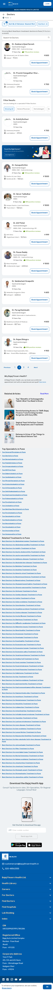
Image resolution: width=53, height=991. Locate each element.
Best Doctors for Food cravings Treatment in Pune (21, 662)
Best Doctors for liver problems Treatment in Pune (21, 729)
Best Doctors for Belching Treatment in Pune (19, 566)
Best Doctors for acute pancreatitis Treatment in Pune (23, 555)
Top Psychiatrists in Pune (12, 502)
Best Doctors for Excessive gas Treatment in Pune (21, 644)
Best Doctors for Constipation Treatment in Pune (21, 605)
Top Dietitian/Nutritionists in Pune (15, 509)
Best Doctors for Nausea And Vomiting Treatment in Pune (24, 736)
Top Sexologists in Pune (11, 516)
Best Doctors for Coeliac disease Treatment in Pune (22, 595)
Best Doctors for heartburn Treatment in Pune (20, 696)
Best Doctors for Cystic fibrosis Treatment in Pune (21, 616)
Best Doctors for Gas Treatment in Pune (17, 677)
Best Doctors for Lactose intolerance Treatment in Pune (24, 721)
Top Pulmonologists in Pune (12, 498)
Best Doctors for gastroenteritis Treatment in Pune (22, 684)
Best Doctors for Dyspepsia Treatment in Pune (20, 634)
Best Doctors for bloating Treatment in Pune (19, 570)
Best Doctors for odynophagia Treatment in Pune (21, 745)
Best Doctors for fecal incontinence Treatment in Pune (23, 655)
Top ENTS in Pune (9, 470)
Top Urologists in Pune (10, 506)
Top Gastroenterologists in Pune (14, 495)
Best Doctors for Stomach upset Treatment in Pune (22, 770)
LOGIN (47, 4)
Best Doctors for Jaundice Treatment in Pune (19, 718)
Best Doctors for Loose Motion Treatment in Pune (21, 732)
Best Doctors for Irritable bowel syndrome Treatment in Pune (25, 714)
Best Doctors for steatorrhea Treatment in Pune (21, 763)
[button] (26, 877)
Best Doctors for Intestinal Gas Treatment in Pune (21, 711)
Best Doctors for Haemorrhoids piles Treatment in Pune (23, 693)
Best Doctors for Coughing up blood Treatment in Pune (23, 609)
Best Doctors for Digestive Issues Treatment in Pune (22, 627)
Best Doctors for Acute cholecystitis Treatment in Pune (23, 552)
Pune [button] (7, 18)
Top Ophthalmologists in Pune (13, 491)
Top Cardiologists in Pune (11, 477)
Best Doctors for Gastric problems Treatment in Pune (22, 680)
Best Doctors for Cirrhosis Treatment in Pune (19, 591)
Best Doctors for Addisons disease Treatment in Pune (23, 559)
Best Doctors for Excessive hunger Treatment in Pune (23, 648)
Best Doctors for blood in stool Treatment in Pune (21, 573)
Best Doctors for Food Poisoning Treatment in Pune (22, 669)
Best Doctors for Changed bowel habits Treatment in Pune (24, 584)
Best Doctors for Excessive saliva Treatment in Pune (22, 652)
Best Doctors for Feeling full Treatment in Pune (20, 659)
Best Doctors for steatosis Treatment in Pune (20, 766)
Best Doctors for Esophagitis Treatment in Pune (20, 641)
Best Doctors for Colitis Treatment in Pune (18, 598)
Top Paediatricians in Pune (12, 463)
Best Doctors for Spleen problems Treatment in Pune (22, 759)
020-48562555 (12, 868)
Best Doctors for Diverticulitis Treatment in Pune (21, 630)
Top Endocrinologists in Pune (13, 484)
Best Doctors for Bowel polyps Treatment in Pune (21, 580)
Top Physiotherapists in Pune (13, 481)
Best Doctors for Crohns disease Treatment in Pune (22, 612)
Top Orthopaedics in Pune (12, 488)
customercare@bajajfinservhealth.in (22, 864)
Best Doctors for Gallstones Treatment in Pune (20, 673)
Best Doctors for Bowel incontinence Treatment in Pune (23, 577)
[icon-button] (3, 14)
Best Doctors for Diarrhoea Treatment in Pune (20, 619)
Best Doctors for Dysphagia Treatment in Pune (20, 637)
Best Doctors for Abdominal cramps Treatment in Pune (23, 541)
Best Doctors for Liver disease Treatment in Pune (21, 725)
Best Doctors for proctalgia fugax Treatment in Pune (22, 752)
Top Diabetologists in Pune (12, 473)
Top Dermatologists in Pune (12, 459)
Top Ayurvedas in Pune (10, 530)
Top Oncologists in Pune (11, 527)
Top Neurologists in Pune (11, 523)
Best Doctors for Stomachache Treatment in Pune (21, 773)
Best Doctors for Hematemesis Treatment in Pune (21, 700)
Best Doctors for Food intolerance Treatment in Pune (22, 666)
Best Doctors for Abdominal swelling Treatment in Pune (23, 545)
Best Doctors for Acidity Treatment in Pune (19, 548)
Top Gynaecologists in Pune (12, 466)
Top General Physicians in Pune (14, 452)
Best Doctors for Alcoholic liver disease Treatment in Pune (24, 562)
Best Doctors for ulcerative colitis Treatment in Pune (22, 777)
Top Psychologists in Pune (12, 513)
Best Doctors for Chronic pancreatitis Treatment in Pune (24, 587)
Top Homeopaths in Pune (11, 534)
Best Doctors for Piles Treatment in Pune (18, 748)
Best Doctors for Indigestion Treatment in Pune (20, 707)
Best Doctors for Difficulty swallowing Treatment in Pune (23, 623)
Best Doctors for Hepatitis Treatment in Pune (20, 704)
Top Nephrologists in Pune (12, 520)
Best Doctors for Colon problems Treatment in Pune (22, 602)
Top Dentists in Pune (10, 456)
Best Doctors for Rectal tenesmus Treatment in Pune (23, 756)
